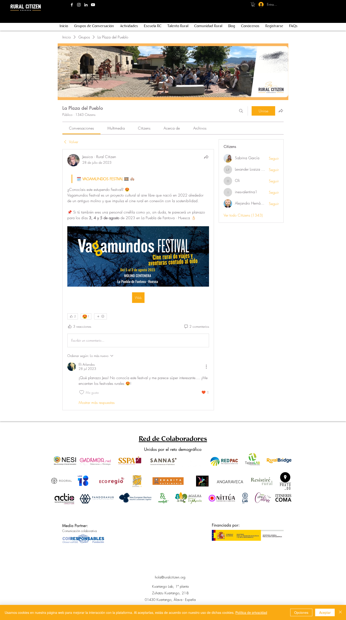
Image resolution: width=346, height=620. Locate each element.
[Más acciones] (206, 366)
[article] (138, 279)
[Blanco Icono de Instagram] (78, 4)
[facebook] (71, 4)
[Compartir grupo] (281, 110)
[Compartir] (206, 157)
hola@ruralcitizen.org (170, 577)
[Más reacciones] (100, 316)
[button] (253, 4)
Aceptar (325, 612)
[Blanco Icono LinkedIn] (86, 4)
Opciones (301, 612)
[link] (81, 128)
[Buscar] (241, 111)
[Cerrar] (340, 612)
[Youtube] (93, 4)
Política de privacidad (251, 612)
